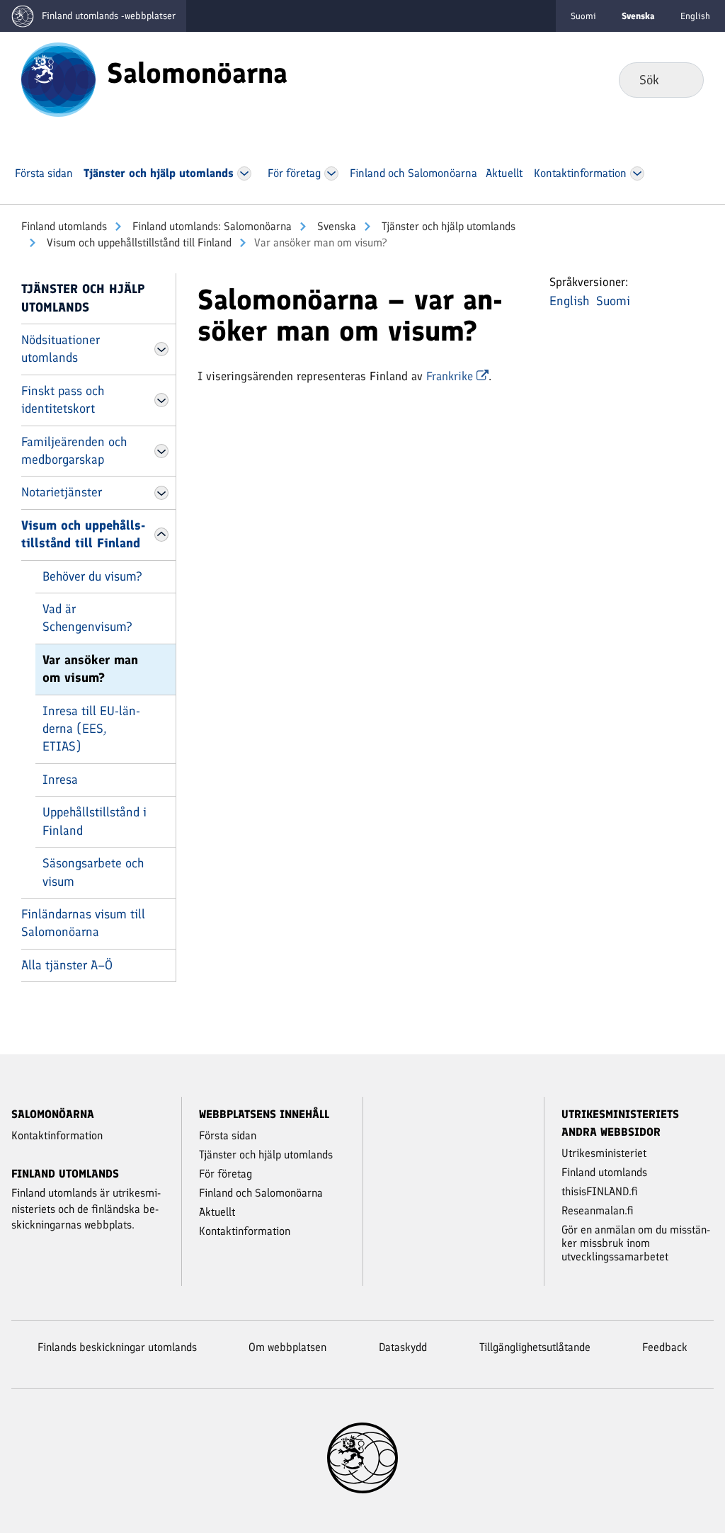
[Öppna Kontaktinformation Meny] (637, 173)
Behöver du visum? (92, 576)
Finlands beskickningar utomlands (117, 1347)
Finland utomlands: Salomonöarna (211, 226)
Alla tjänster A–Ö (67, 965)
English (695, 16)
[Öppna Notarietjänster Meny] (161, 493)
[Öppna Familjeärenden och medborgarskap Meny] (161, 451)
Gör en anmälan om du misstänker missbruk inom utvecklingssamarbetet (635, 1243)
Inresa (60, 779)
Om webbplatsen (287, 1347)
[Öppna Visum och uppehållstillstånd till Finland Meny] (161, 534)
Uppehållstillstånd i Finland (94, 821)
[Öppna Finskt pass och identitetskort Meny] (161, 400)
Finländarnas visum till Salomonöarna (83, 923)
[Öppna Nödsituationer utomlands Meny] (161, 349)
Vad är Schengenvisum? (87, 617)
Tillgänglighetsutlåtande (534, 1347)
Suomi (583, 16)
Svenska (335, 226)
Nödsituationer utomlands (60, 348)
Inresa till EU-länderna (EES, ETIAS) (91, 729)
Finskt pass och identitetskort (62, 399)
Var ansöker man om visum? (90, 668)
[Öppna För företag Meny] (331, 173)
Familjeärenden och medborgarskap (74, 450)
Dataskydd (403, 1347)
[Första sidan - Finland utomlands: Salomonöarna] (58, 79)
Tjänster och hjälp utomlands (447, 226)
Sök (681, 79)
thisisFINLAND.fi (599, 1191)
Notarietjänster (61, 492)
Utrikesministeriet (603, 1153)
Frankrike (451, 376)
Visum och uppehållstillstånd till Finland (138, 242)
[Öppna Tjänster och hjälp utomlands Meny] (244, 173)
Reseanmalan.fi (597, 1210)
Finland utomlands (64, 226)
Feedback (664, 1347)
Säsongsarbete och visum (93, 872)
